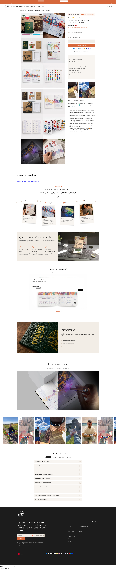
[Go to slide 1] (56, 311)
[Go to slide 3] (58, 311)
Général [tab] (48, 457)
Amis (25, 10)
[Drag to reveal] (58, 391)
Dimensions (76, 100)
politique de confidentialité (24, 545)
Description (70, 100)
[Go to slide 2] (57, 311)
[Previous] (92, 81)
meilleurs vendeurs (71, 531)
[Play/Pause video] (72, 215)
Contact (69, 541)
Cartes (69, 526)
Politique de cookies (82, 528)
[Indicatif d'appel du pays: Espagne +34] (33, 535)
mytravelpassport (95, 553)
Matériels (82, 100)
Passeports (70, 523)
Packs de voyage (71, 528)
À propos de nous (71, 536)
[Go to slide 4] (59, 311)
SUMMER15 (83, 14)
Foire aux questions (82, 523)
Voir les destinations (88, 30)
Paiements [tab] (67, 457)
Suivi (69, 538)
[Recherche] (107, 6)
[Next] (94, 81)
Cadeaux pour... (71, 533)
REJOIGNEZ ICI (21, 538)
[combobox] (7, 566)
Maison (21, 10)
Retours (80, 531)
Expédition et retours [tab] (58, 457)
